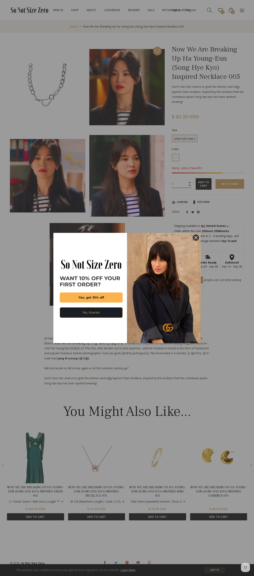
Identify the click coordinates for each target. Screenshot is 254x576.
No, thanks (91, 312)
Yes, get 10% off (91, 297)
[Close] (196, 237)
